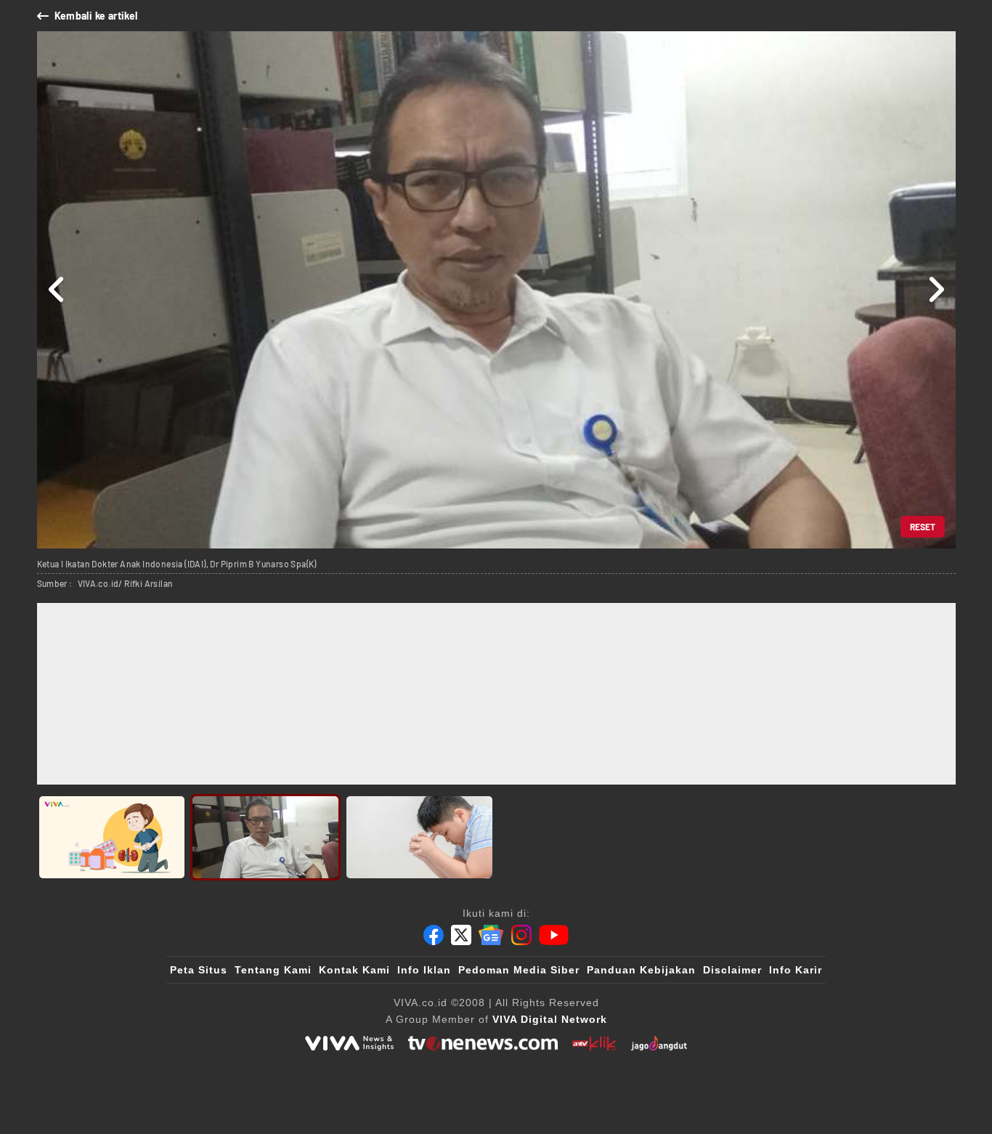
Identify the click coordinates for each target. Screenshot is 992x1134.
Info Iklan (424, 970)
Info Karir (795, 970)
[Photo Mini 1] (112, 837)
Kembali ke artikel (96, 15)
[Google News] (491, 935)
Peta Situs (198, 970)
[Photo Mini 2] (265, 837)
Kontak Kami (354, 970)
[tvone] (482, 1043)
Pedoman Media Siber (519, 970)
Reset (922, 527)
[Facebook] (433, 935)
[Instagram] (521, 935)
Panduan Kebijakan (641, 970)
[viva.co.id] (349, 1043)
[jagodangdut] (659, 1043)
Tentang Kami (273, 970)
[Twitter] (461, 935)
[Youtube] (554, 935)
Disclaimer (732, 970)
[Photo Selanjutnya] (936, 289)
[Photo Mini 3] (419, 837)
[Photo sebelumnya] (57, 289)
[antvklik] (594, 1043)
